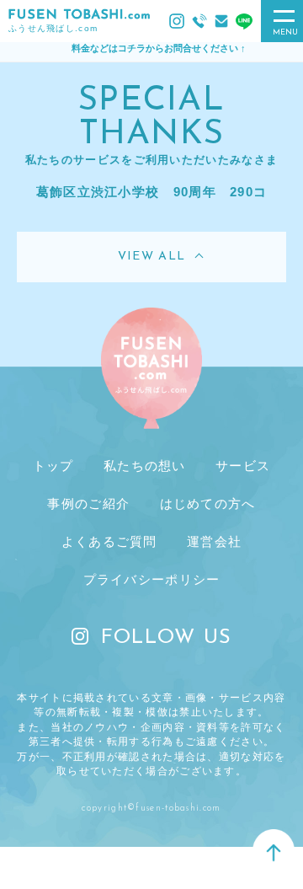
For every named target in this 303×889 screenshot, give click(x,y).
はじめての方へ (208, 503)
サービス (242, 465)
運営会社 (214, 541)
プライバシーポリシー (152, 579)
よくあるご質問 (109, 541)
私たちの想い (145, 465)
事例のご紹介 (88, 503)
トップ (53, 465)
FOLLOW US (166, 638)
